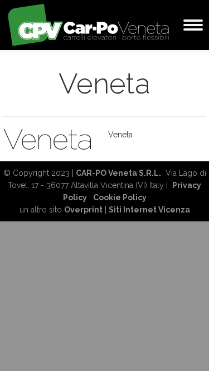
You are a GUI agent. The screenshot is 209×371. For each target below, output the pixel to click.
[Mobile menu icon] (193, 25)
